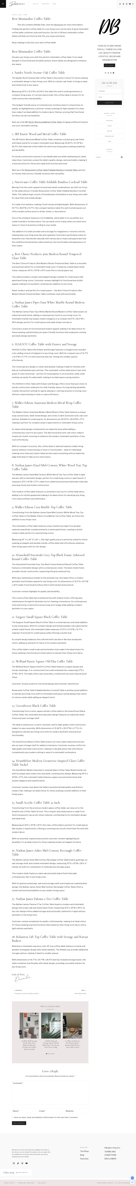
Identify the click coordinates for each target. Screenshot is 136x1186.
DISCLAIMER (110, 1159)
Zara (109, 141)
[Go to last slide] (20, 1032)
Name (16, 1111)
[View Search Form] (133, 4)
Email (42, 1111)
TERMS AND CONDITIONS (110, 1153)
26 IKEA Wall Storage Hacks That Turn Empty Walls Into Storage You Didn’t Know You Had (29, 1045)
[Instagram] (120, 3)
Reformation (109, 136)
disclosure (58, 25)
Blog (82, 1155)
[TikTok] (123, 3)
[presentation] (29, 1026)
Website (70, 1111)
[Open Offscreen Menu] (3, 4)
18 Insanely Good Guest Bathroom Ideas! (26, 992)
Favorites (84, 1159)
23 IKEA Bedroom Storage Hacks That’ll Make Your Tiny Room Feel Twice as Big (51, 1044)
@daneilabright (22, 1172)
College (36, 3)
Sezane (109, 131)
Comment (18, 1083)
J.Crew (109, 125)
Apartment (45, 3)
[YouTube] (129, 3)
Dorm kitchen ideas (80, 992)
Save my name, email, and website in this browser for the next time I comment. (46, 1117)
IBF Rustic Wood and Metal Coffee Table (43, 122)
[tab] (46, 1053)
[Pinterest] (126, 3)
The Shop (84, 1151)
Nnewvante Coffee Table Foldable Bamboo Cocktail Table (51, 170)
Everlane (109, 120)
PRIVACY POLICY (112, 1148)
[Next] (80, 1032)
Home (54, 3)
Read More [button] (109, 65)
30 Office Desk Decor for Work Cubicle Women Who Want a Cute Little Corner (72, 1044)
